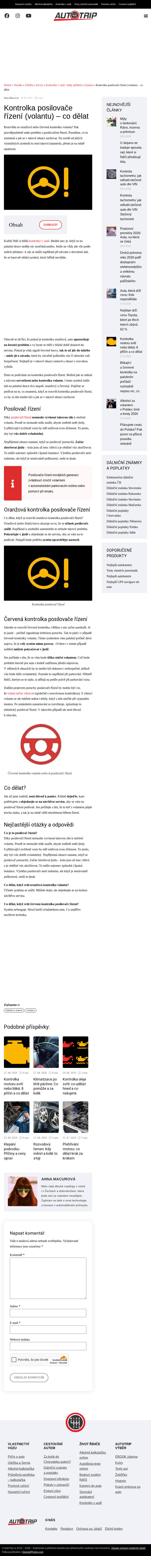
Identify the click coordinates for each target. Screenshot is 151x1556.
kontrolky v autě (39, 241)
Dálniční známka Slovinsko (124, 499)
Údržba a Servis (34, 85)
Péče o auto (16, 1456)
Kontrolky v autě (63, 4)
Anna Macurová (11, 98)
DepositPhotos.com (32, 1552)
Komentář (17, 1255)
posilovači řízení (21, 417)
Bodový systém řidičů (90, 1477)
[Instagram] (18, 16)
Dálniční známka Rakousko (124, 493)
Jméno (15, 1306)
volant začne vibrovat (20, 693)
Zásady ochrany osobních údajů (128, 1548)
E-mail (15, 1322)
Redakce (67, 1528)
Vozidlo (18, 85)
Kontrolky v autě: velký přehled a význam (69, 85)
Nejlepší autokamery (119, 565)
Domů (7, 85)
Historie (120, 1481)
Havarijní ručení (19, 1492)
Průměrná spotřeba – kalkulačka (21, 1477)
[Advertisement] (75, 52)
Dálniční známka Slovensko (124, 488)
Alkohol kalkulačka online (92, 1455)
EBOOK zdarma (126, 1456)
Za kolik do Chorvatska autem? (57, 1459)
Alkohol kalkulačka (43, 4)
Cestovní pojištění (127, 4)
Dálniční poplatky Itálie (121, 532)
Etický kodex (114, 1528)
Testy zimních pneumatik (86, 4)
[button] (146, 15)
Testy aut (121, 1468)
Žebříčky (121, 1474)
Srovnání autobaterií (86, 1494)
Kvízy (119, 1462)
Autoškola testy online (90, 1466)
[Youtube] (28, 16)
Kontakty (51, 1528)
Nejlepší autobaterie (119, 576)
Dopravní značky (23, 4)
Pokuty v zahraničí (56, 1484)
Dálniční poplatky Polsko (122, 527)
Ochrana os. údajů (89, 1528)
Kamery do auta (90, 1485)
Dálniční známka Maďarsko (124, 505)
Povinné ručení (108, 4)
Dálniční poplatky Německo (124, 521)
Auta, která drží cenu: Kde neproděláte (130, 295)
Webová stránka (20, 1339)
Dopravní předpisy (56, 1479)
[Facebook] (7, 16)
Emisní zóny (52, 1491)
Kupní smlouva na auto (127, 1489)
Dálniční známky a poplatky (55, 1470)
